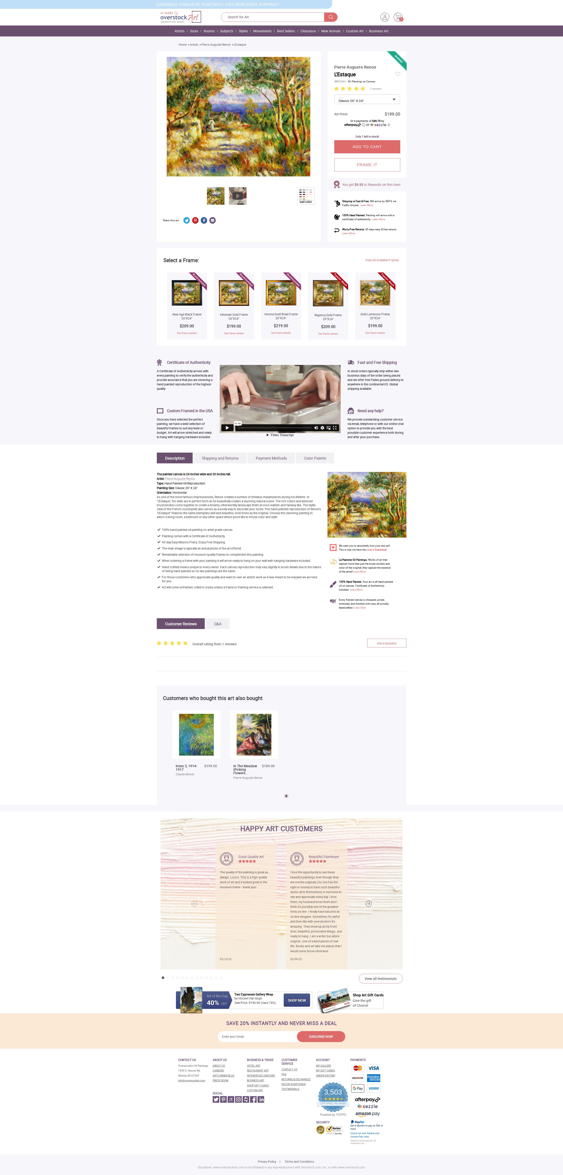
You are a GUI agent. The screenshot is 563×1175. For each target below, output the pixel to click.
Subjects (226, 31)
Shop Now (297, 1000)
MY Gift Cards (325, 1070)
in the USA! (359, 607)
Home (183, 45)
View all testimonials (381, 978)
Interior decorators (261, 1075)
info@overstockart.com (191, 1080)
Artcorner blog (223, 1075)
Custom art (255, 1090)
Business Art (378, 31)
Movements (262, 31)
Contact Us (289, 1069)
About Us (219, 1065)
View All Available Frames (382, 260)
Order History (325, 1075)
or (378, 124)
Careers (218, 1070)
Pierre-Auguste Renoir (216, 45)
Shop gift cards (258, 1085)
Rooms (209, 31)
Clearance (308, 31)
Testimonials (290, 1089)
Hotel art (253, 1065)
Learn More (366, 205)
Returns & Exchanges (296, 1079)
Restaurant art (258, 1070)
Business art (255, 1080)
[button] (369, 904)
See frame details (187, 333)
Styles (243, 31)
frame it (367, 165)
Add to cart (367, 147)
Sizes (194, 31)
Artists (180, 31)
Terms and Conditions (299, 1162)
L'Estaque (240, 45)
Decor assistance (294, 1084)
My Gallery (323, 1065)
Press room (220, 1080)
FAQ (284, 1074)
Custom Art (355, 31)
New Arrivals (331, 31)
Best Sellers (286, 31)
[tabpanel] (196, 745)
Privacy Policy (267, 1162)
